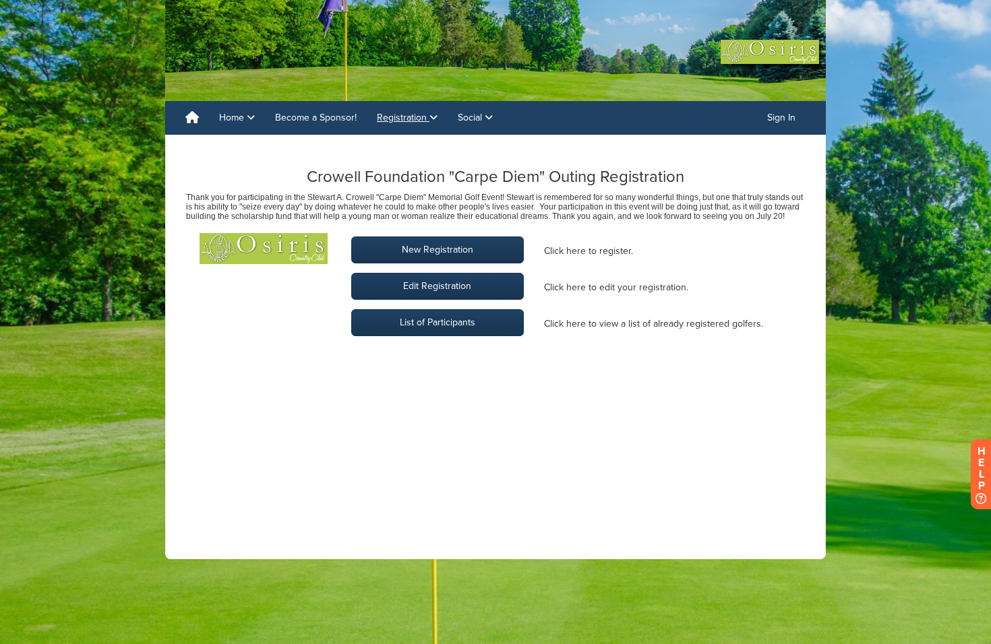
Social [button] (471, 117)
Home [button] (233, 117)
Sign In (781, 117)
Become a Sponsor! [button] (316, 117)
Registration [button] (403, 117)
